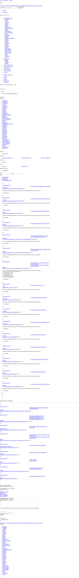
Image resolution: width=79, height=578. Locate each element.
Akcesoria (11, 64)
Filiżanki (6, 24)
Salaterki (6, 41)
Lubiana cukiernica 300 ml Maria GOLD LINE (11, 200)
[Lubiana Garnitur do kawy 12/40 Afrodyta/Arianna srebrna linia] (39, 468)
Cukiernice (7, 22)
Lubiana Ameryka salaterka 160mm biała (8, 454)
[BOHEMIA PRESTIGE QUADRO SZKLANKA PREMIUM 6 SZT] (39, 417)
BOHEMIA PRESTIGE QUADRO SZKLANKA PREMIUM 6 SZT (14, 421)
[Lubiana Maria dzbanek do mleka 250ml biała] (40, 384)
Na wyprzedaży (5, 177)
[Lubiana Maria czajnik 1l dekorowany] (40, 347)
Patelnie (9, 69)
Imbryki (6, 26)
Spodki (6, 47)
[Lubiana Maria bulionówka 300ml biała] (40, 297)
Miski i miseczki (8, 31)
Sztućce (9, 70)
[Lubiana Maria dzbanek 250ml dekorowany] (40, 359)
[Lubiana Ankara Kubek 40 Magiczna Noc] (39, 460)
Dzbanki (6, 23)
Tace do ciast (7, 48)
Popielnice (7, 36)
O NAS (5, 76)
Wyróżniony (4, 178)
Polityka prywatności (4, 491)
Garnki (8, 67)
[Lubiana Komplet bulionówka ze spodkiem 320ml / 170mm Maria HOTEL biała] (40, 236)
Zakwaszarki (7, 56)
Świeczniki (7, 46)
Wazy (6, 53)
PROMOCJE (6, 80)
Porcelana (10, 18)
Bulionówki (7, 19)
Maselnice (7, 30)
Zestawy (6, 57)
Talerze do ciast (8, 51)
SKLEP (5, 77)
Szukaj (20, 7)
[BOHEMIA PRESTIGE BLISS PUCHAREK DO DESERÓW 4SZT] (39, 408)
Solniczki (7, 43)
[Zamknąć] (4, 97)
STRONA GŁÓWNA (8, 74)
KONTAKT (6, 82)
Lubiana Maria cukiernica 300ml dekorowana (11, 324)
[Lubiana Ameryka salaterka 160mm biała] (39, 452)
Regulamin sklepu (3, 494)
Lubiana (4, 153)
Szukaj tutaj (2, 7)
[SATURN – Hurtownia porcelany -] (21, 5)
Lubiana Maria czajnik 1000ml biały (9, 336)
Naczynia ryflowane (9, 32)
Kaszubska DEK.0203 (6, 157)
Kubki (6, 29)
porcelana (4, 170)
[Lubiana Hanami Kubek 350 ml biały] (39, 476)
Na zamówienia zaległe (7, 180)
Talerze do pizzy (8, 52)
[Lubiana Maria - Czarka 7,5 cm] (40, 285)
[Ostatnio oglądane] (3, 512)
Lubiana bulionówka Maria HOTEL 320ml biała (12, 188)
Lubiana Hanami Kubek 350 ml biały (7, 478)
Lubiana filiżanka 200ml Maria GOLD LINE (11, 225)
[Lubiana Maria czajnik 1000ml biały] (40, 334)
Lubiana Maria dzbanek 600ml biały (9, 374)
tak (3, 162)
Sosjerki (6, 44)
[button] (6, 185)
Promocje (5, 72)
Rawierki (7, 40)
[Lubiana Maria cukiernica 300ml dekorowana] (40, 322)
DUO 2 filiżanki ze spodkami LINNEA (8, 447)
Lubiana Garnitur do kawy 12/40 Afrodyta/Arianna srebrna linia (12, 471)
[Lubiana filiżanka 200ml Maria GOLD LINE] (40, 223)
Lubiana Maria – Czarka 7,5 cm (8, 287)
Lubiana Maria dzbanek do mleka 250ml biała (11, 386)
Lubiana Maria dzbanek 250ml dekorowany (11, 361)
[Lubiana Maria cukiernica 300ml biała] (40, 310)
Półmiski (6, 37)
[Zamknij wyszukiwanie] (1, 517)
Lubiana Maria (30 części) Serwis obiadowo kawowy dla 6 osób (15, 268)
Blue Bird (37, 508)
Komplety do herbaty (9, 28)
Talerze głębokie (8, 49)
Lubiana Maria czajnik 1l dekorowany (10, 349)
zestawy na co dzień (45, 157)
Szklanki (6, 63)
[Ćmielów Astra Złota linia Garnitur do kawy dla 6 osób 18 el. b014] (39, 436)
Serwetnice (7, 42)
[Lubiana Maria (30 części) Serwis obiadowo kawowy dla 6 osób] (40, 264)
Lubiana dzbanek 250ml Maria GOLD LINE (11, 213)
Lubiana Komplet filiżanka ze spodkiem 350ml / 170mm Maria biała (15, 252)
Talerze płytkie (8, 50)
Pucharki (6, 62)
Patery (6, 33)
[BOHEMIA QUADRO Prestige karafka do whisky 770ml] (39, 427)
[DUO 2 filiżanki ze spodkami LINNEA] (39, 445)
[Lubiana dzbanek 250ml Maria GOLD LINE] (40, 211)
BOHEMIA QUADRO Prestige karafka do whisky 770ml (11, 429)
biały (3, 166)
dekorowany (24, 166)
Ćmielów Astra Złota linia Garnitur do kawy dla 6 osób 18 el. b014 (13, 440)
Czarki (6, 21)
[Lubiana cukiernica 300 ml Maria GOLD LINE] (40, 198)
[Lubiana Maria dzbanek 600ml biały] (40, 371)
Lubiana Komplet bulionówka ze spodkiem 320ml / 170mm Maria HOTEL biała (18, 239)
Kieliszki (6, 61)
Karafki (6, 60)
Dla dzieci (11, 66)
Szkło (8, 58)
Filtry (2, 91)
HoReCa (5, 79)
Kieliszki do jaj (8, 27)
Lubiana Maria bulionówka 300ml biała (10, 299)
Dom (1, 84)
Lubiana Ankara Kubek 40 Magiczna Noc (8, 463)
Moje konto (2, 492)
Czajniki (6, 20)
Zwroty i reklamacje (4, 495)
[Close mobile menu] (0, 521)
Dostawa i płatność (3, 496)
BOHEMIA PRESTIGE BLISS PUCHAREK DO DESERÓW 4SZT (14, 411)
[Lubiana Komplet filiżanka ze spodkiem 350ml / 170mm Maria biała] (40, 250)
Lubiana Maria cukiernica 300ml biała (10, 312)
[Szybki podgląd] (3, 183)
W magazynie (5, 179)
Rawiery (6, 39)
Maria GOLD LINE (26, 157)
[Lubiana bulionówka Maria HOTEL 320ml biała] (40, 186)
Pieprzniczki (7, 34)
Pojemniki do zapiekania (10, 38)
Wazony (6, 54)
